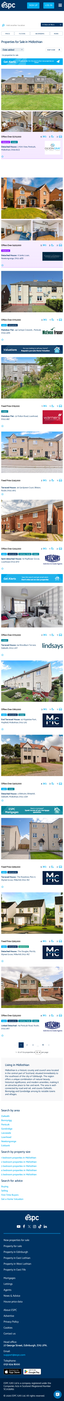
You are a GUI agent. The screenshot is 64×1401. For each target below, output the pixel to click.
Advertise (9, 1316)
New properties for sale (16, 1240)
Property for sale (13, 1246)
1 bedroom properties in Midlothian (18, 1158)
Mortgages (9, 1278)
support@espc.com (14, 1355)
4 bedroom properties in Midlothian (19, 1170)
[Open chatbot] (58, 1394)
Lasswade (6, 1133)
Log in (48, 5)
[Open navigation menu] (60, 6)
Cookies (8, 1328)
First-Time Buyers (10, 1195)
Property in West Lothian (17, 1264)
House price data (13, 1301)
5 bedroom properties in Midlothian (19, 1175)
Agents (7, 1290)
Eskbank (5, 1146)
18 (43, 1045)
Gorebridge (6, 1129)
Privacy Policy (11, 1322)
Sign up (33, 5)
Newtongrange (8, 1141)
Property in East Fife (15, 1270)
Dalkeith (5, 1116)
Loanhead (6, 1137)
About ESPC (10, 1310)
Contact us (10, 1333)
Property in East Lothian (17, 1258)
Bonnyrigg (6, 1120)
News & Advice (12, 1296)
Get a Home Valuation (12, 1199)
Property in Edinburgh (16, 1252)
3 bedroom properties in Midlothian (19, 1166)
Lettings (8, 1284)
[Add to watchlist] (2, 157)
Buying (4, 1187)
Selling (4, 1191)
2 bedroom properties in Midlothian (19, 1162)
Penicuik (5, 1125)
